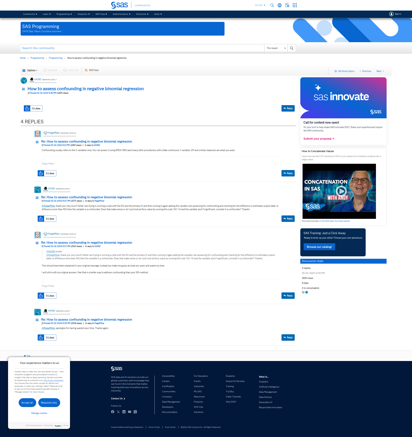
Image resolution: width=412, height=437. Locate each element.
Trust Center (170, 427)
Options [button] (31, 70)
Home (23, 58)
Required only (49, 402)
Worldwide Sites (280, 5)
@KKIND (50, 251)
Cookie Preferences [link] (119, 427)
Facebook (112, 411)
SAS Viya (100, 14)
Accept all (27, 402)
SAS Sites (295, 5)
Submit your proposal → (319, 138)
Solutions (141, 14)
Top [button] (28, 355)
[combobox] (158, 48)
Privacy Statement (135, 427)
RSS (135, 411)
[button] (24, 89)
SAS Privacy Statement (53, 380)
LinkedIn (124, 411)
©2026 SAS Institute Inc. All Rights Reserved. (201, 427)
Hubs (157, 14)
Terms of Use (154, 427)
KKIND (37, 79)
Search (272, 5)
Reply (290, 108)
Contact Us (287, 5)
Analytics (83, 14)
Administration (120, 14)
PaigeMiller (54, 132)
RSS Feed (93, 70)
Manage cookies (39, 413)
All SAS (258, 5)
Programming (63, 14)
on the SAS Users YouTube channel (334, 221)
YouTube (129, 411)
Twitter (118, 411)
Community (29, 14)
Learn (46, 14)
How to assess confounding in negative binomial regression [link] (97, 58)
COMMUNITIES (142, 5)
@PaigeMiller (48, 205)
